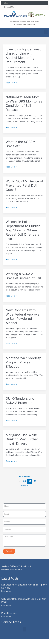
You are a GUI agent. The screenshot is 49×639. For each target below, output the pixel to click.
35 (35, 481)
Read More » (11, 82)
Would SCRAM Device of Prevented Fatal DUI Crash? (24, 185)
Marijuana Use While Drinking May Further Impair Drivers (22, 439)
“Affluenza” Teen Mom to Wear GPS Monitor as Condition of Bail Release (24, 103)
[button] (46, 32)
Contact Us (9, 7)
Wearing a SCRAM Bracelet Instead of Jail (23, 276)
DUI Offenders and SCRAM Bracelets (20, 401)
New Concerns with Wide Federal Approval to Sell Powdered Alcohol (23, 316)
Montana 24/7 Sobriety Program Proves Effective (23, 362)
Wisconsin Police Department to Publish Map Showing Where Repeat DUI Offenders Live (23, 230)
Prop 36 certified (9, 613)
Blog (6, 3)
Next (24, 486)
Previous (24, 476)
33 (24, 481)
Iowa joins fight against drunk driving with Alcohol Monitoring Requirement (23, 55)
